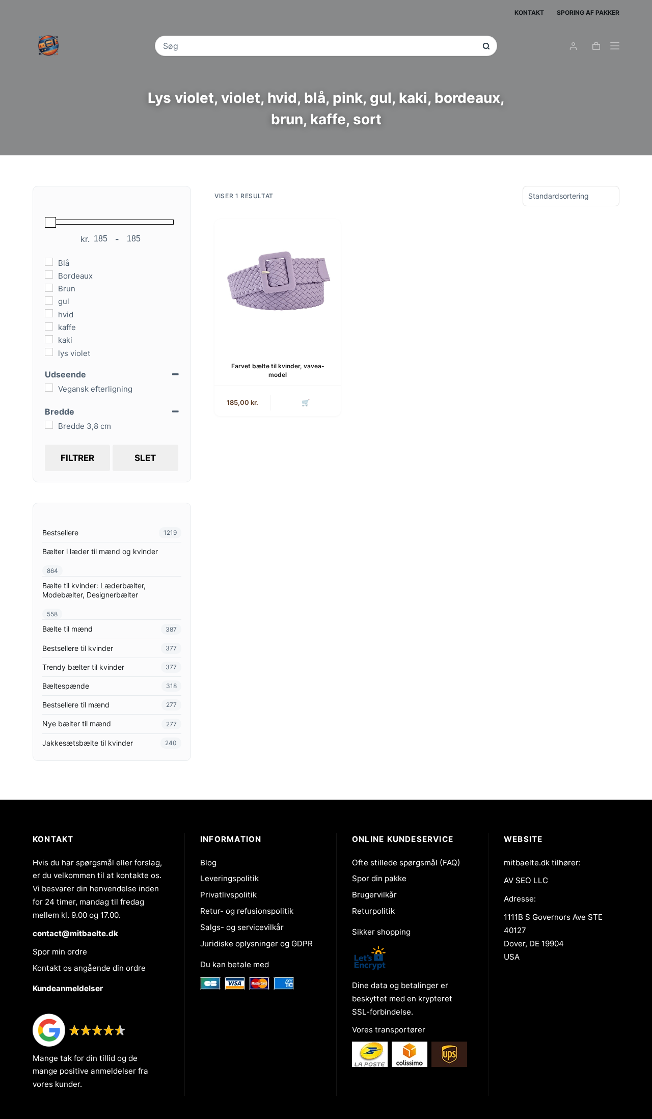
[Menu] (614, 45)
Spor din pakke (379, 878)
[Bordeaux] (49, 274)
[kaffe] (49, 326)
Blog (208, 862)
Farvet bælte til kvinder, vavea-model (277, 370)
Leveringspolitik (229, 878)
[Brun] (49, 288)
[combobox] (318, 46)
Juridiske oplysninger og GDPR (256, 943)
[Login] (573, 46)
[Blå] (49, 262)
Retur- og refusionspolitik (246, 911)
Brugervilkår (374, 894)
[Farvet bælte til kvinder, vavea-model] (277, 282)
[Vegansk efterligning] (49, 388)
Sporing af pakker (588, 12)
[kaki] (49, 339)
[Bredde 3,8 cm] (49, 425)
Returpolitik (373, 911)
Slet (145, 458)
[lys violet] (49, 352)
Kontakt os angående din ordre (89, 968)
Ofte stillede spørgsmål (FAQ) (406, 862)
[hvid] (49, 313)
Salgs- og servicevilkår (242, 927)
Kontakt (529, 12)
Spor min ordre (60, 952)
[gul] (49, 300)
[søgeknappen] (486, 46)
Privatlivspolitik (228, 894)
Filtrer (77, 458)
